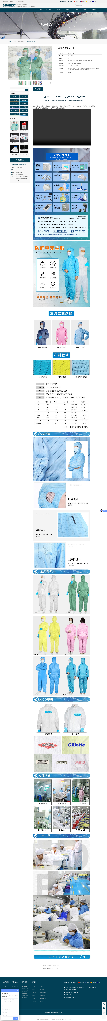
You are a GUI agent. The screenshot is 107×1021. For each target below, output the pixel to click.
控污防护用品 (21, 41)
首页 (15, 41)
